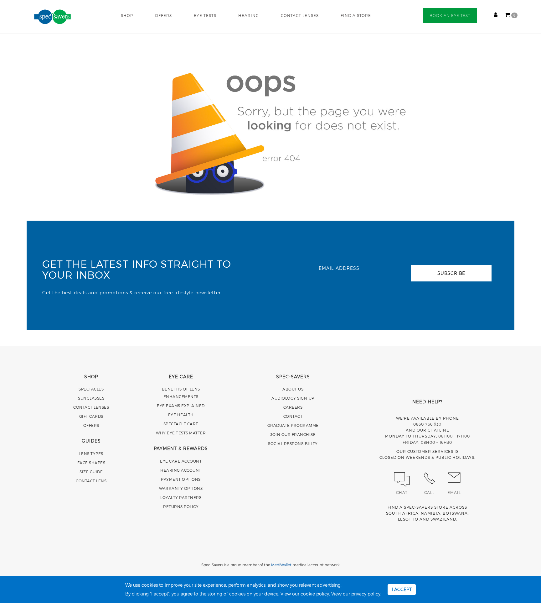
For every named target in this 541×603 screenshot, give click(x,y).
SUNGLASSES (91, 398)
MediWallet (281, 565)
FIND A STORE (356, 15)
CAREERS (293, 407)
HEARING (248, 15)
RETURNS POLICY (180, 506)
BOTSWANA (455, 513)
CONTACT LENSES (300, 15)
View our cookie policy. (305, 593)
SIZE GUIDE (91, 471)
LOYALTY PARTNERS (180, 497)
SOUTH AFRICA (402, 513)
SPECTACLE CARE (180, 424)
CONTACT (293, 416)
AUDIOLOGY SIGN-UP (292, 398)
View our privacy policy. (356, 593)
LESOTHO (408, 519)
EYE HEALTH (181, 414)
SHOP (127, 15)
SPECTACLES (91, 389)
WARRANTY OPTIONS (181, 488)
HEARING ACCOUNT (180, 470)
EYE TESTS (205, 15)
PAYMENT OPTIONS (181, 479)
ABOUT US (292, 389)
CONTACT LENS (91, 481)
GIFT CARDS (91, 416)
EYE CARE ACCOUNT (181, 461)
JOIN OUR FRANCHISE (293, 434)
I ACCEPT (402, 589)
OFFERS (163, 15)
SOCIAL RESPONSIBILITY (293, 443)
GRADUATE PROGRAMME (293, 425)
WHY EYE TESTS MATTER (181, 433)
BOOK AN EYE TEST (450, 15)
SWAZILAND (443, 519)
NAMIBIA (431, 513)
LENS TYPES (91, 453)
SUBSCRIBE (451, 273)
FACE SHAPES (91, 462)
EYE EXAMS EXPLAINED (181, 405)
